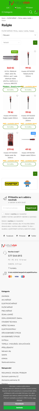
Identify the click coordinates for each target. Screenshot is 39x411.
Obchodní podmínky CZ (10, 376)
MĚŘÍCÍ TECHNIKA (8, 326)
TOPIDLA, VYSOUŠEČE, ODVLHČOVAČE (16, 344)
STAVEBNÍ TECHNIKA (9, 322)
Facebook (9, 236)
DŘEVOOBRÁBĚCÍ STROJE (11, 333)
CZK (8, 8)
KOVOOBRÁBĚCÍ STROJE (11, 337)
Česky (18, 8)
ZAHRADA (5, 296)
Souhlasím (19, 407)
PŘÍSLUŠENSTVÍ (7, 348)
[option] (12, 183)
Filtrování (6, 35)
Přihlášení (29, 8)
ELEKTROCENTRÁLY (9, 329)
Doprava (5, 384)
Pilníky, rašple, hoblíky (25, 18)
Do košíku (10, 90)
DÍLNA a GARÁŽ (7, 315)
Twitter (33, 236)
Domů (3, 18)
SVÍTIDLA (5, 340)
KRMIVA (4, 359)
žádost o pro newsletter (16, 214)
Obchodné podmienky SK (11, 380)
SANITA (4, 355)
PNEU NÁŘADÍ (7, 311)
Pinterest (22, 236)
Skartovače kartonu (8, 362)
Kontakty (13, 268)
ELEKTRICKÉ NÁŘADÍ (9, 304)
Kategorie (8, 12)
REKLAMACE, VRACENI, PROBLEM (14, 373)
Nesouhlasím (19, 403)
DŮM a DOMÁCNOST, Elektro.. (12, 318)
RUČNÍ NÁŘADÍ (11, 18)
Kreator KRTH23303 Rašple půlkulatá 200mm (28, 118)
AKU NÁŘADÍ (6, 300)
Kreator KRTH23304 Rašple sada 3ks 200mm (10, 155)
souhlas (13, 214)
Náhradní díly (6, 351)
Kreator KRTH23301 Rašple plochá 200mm (28, 73)
